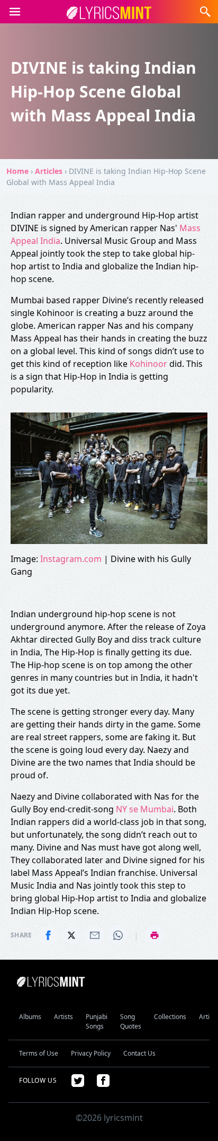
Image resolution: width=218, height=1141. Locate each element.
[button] (205, 11)
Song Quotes (130, 1021)
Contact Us (139, 1053)
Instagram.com (71, 559)
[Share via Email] (94, 935)
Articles (48, 171)
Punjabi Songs (96, 1021)
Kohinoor (149, 364)
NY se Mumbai (145, 809)
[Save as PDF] (154, 935)
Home (17, 171)
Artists (63, 1016)
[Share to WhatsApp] (118, 935)
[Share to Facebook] (48, 935)
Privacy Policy (91, 1053)
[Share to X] (71, 935)
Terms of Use (38, 1053)
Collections (170, 1016)
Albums (30, 1016)
